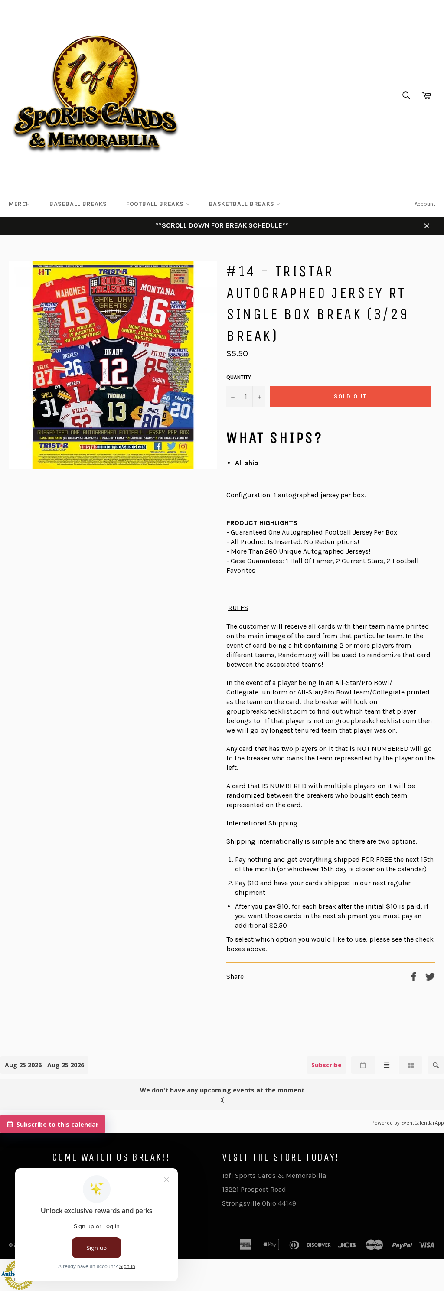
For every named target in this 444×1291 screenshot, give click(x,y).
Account (425, 204)
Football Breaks (156, 204)
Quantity (238, 377)
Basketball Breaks (243, 204)
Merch (19, 204)
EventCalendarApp (422, 1122)
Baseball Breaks (78, 204)
